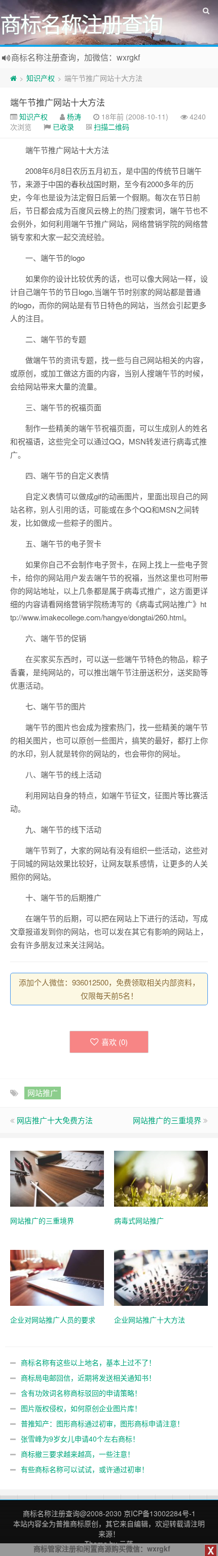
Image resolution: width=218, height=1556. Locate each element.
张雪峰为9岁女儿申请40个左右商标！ (80, 1438)
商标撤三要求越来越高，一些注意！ (77, 1454)
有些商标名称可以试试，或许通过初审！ (85, 1469)
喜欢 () (114, 1041)
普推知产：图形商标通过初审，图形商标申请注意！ (102, 1423)
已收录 (63, 127)
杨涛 (74, 116)
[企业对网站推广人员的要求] (57, 1277)
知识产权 (40, 78)
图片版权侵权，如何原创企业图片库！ (81, 1408)
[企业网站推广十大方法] (161, 1277)
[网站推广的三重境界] (57, 1178)
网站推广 (42, 1092)
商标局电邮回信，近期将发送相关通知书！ (88, 1377)
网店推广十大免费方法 (55, 1120)
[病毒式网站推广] (161, 1178)
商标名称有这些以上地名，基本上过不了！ (88, 1362)
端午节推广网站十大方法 (57, 102)
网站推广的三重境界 (167, 1120)
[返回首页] (13, 78)
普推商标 (70, 1523)
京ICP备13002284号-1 (160, 1513)
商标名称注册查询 (51, 1513)
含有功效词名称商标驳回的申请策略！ (81, 1393)
